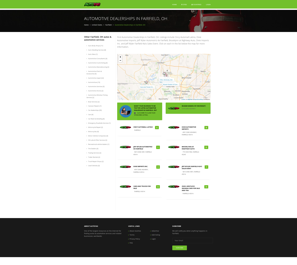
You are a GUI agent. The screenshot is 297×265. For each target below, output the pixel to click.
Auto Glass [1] (93, 54)
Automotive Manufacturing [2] (98, 67)
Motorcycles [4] (93, 131)
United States (97, 25)
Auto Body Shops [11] (95, 46)
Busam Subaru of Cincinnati (194, 106)
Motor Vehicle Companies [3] (98, 136)
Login (208, 4)
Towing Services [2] (94, 153)
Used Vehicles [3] (94, 166)
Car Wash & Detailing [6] (96, 119)
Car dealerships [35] (95, 110)
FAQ (131, 243)
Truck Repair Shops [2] (95, 161)
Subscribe (179, 248)
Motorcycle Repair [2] (95, 127)
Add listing (156, 235)
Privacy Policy (135, 239)
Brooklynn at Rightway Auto (188, 148)
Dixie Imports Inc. (140, 166)
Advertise (155, 231)
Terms (132, 235)
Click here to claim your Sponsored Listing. (144, 114)
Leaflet (183, 99)
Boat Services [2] (93, 102)
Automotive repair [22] (96, 78)
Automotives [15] (94, 82)
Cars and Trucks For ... (147, 87)
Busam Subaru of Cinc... (170, 84)
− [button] (120, 60)
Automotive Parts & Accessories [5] (94, 72)
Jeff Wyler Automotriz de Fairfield (142, 148)
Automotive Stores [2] (95, 91)
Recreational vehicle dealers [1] (98, 144)
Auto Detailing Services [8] (97, 50)
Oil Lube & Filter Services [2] (97, 140)
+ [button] (120, 57)
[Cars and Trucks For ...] (146, 82)
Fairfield (108, 25)
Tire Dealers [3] (93, 149)
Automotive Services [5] (96, 86)
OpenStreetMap (198, 99)
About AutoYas (135, 231)
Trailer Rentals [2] (94, 157)
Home (174, 4)
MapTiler (189, 99)
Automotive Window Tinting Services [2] (97, 96)
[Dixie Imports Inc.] (164, 73)
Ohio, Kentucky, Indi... (166, 80)
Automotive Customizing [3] (97, 63)
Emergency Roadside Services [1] (99, 123)
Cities (184, 4)
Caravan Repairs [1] (94, 106)
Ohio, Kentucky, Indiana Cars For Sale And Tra (191, 188)
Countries (197, 4)
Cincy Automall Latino (143, 127)
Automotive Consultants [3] (97, 58)
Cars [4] (90, 114)
